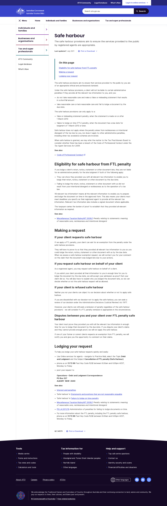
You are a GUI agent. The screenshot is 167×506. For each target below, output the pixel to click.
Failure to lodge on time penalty (85, 398)
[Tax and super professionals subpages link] (46, 50)
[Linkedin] (143, 480)
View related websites (66, 499)
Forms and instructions (27, 458)
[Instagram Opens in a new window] (149, 480)
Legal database (25, 64)
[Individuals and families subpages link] (46, 29)
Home (37, 20)
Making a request (66, 72)
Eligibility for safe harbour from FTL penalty (78, 68)
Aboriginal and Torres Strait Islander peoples (82, 458)
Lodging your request (68, 76)
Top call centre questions (119, 453)
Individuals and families (56, 20)
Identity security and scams (120, 463)
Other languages (70, 467)
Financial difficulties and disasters (122, 467)
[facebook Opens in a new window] (137, 480)
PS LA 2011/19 (63, 409)
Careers (34, 480)
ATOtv (62, 480)
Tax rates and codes (27, 463)
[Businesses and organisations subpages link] (46, 40)
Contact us (113, 458)
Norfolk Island (69, 463)
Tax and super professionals (118, 20)
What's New (116, 3)
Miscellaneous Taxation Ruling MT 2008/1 (75, 218)
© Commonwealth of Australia (43, 499)
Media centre (23, 453)
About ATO (20, 480)
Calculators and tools (27, 467)
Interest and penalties (66, 390)
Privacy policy (48, 480)
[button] (87, 51)
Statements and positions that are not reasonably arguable (96, 394)
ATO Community (84, 3)
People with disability (72, 453)
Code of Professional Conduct (71, 155)
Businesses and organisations (86, 20)
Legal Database (100, 3)
